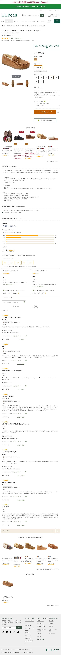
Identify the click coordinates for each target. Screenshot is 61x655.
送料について (28, 635)
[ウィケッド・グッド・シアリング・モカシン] (41, 136)
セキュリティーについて (7, 649)
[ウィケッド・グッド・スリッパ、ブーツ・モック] (41, 546)
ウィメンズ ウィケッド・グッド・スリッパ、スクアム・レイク (53, 150)
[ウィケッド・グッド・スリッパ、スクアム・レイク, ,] (48, 146)
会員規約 (39, 636)
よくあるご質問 (41, 626)
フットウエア (28, 21)
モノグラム (27, 632)
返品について (28, 638)
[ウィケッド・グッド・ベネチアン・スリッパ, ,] (48, 556)
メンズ (2, 21)
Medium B (38, 67)
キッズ (15, 21)
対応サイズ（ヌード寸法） (40, 71)
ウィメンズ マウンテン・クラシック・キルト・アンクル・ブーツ (19, 150)
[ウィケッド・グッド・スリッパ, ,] (26, 556)
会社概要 (51, 621)
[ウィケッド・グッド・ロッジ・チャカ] (30, 136)
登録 (19, 627)
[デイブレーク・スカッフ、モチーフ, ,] (3, 148)
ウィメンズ (9, 21)
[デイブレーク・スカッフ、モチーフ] (7, 136)
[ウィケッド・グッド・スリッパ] (30, 546)
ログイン (56, 10)
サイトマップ (29, 649)
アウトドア (21, 21)
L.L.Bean (3, 25)
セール (43, 21)
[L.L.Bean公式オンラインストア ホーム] (9, 14)
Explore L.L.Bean (49, 21)
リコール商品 (40, 639)
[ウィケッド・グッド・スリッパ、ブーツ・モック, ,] (37, 556)
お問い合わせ (40, 623)
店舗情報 (39, 10)
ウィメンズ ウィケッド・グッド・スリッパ (30, 559)
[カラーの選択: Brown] (35, 59)
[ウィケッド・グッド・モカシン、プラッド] (7, 546)
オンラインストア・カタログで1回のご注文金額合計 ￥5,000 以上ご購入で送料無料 (32, 6)
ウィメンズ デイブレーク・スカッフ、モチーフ (7, 151)
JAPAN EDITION (57, 21)
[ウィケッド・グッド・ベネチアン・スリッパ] (53, 546)
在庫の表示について (51, 92)
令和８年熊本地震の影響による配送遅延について (30, 2)
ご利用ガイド (40, 621)
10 (36, 81)
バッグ (34, 21)
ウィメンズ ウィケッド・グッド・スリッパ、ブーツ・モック (41, 560)
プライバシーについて (19, 649)
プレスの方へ (52, 633)
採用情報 (51, 626)
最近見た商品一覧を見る (53, 605)
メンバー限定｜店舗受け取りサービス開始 (47, 46)
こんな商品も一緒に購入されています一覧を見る (47, 569)
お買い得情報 (28, 625)
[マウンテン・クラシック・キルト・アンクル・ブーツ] (19, 136)
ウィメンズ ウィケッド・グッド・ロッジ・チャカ (30, 149)
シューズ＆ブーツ (17, 25)
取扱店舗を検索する (46, 120)
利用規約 (39, 633)
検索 (42, 15)
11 (41, 81)
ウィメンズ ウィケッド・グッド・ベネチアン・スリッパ (53, 560)
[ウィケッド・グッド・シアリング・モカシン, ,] (37, 148)
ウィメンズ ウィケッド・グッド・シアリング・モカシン (41, 152)
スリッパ (24, 25)
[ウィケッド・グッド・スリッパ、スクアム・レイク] (53, 136)
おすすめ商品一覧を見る (53, 161)
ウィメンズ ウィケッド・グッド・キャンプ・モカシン (7, 598)
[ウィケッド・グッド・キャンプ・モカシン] (8, 583)
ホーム (38, 21)
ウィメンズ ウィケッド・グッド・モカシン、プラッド (7, 560)
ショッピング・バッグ (45, 112)
